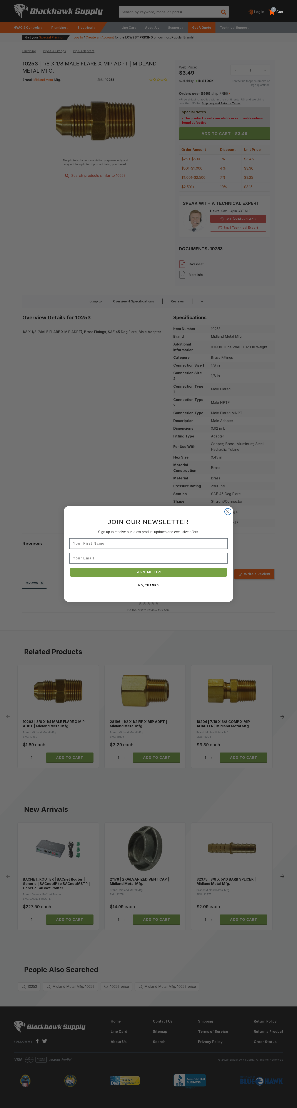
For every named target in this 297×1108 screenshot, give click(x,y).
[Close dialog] (228, 511)
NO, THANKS (148, 585)
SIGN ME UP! (148, 572)
